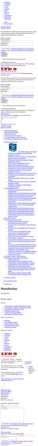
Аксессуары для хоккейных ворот (18, 233)
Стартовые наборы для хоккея (27, 151)
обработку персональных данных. (22, 423)
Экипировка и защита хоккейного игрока (17, 306)
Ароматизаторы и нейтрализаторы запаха (21, 248)
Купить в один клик (21, 425)
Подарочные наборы (29, 239)
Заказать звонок (6, 27)
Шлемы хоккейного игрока (20, 154)
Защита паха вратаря (29, 198)
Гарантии (7, 2)
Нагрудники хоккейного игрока (18, 165)
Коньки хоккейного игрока (20, 170)
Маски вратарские (27, 196)
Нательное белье (25, 274)
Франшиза (7, 19)
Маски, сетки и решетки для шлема (22, 157)
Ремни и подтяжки (28, 236)
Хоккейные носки (27, 261)
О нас (6, 7)
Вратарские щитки (28, 208)
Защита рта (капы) (27, 168)
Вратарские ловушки (29, 193)
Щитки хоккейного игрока (19, 185)
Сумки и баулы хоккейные (12, 312)
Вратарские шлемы (28, 209)
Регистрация (8, 23)
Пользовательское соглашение (9, 378)
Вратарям (15, 132)
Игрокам (14, 130)
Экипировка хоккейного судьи (14, 309)
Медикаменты (23, 234)
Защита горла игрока (29, 173)
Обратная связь (5, 390)
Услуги (6, 14)
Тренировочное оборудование (17, 223)
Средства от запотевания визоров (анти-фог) (22, 244)
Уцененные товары (10, 327)
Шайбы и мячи (24, 249)
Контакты (7, 17)
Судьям (13, 134)
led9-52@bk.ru (28, 362)
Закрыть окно (5, 67)
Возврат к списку (6, 299)
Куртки (17, 259)
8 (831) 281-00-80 (17, 73)
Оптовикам (8, 15)
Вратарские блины (28, 213)
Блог (5, 10)
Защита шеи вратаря (29, 195)
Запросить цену (17, 443)
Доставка (7, 4)
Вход (6, 22)
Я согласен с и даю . (17, 50)
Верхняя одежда (25, 266)
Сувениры (20, 238)
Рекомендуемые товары (11, 325)
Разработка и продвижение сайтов (20, 383)
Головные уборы (25, 273)
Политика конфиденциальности (12, 379)
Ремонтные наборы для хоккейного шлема (21, 253)
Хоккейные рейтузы (29, 268)
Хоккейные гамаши (28, 263)
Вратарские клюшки (29, 203)
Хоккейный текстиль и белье (13, 314)
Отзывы (7, 9)
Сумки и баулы (20, 137)
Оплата (6, 5)
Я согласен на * (18, 423)
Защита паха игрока (14, 254)
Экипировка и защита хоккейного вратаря (17, 307)
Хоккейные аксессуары (11, 311)
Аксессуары (17, 135)
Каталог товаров (6, 126)
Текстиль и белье (22, 139)
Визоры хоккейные (28, 166)
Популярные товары (10, 322)
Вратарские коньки (28, 211)
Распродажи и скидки (11, 324)
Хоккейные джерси (28, 264)
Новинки (7, 320)
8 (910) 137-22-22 (6, 73)
